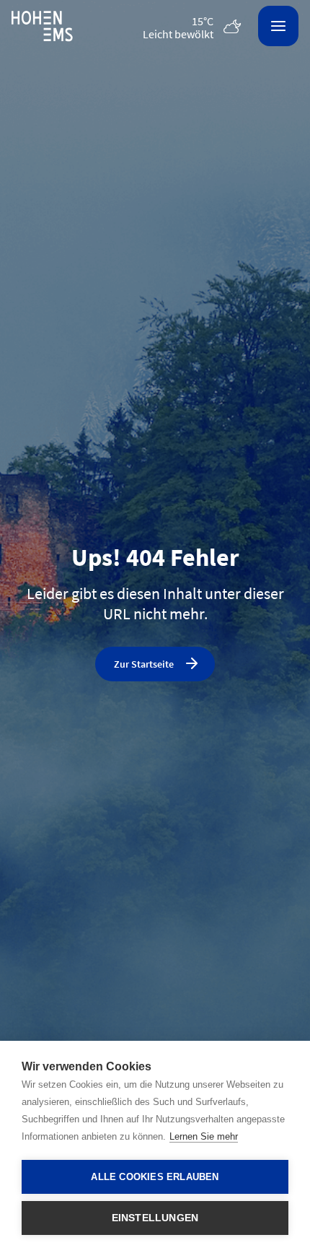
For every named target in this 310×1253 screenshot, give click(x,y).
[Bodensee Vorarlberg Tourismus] (42, 26)
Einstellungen (155, 1218)
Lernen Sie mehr (203, 1136)
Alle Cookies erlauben (154, 1176)
